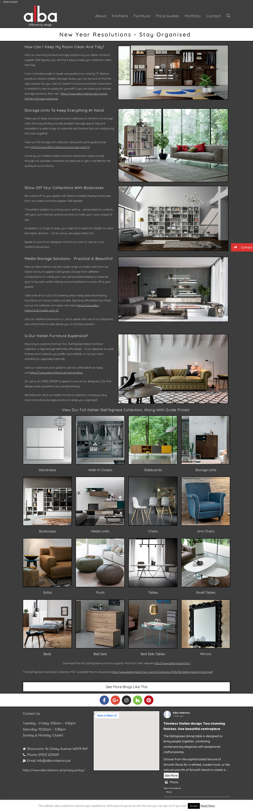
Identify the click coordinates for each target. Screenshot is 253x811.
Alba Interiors (181, 712)
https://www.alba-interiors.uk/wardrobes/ (56, 372)
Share (169, 792)
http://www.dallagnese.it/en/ (172, 663)
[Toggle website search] (228, 16)
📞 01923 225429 (9, 2)
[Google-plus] (115, 700)
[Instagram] (126, 700)
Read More (208, 805)
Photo (174, 782)
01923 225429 (49, 381)
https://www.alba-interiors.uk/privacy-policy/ (54, 770)
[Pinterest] (148, 700)
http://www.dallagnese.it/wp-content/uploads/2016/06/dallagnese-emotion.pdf (162, 672)
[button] (242, 247)
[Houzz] (137, 700)
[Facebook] (104, 700)
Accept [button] (194, 805)
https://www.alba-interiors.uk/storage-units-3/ (60, 147)
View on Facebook (172, 788)
